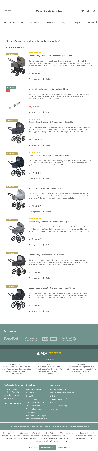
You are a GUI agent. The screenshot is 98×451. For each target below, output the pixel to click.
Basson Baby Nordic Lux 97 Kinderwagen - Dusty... (51, 56)
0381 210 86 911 (12, 403)
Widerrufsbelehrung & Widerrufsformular (35, 407)
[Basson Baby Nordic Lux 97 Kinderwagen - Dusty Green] (16, 66)
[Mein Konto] (88, 11)
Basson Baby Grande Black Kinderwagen (46, 255)
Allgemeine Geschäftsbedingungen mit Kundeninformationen (36, 415)
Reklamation (31, 392)
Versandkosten (44, 427)
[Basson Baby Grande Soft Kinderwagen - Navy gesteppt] (16, 165)
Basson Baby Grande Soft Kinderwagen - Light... (50, 221)
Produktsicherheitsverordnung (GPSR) (60, 394)
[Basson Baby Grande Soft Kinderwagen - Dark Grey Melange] (16, 298)
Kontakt (29, 396)
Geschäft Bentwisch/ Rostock (57, 401)
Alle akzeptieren (47, 447)
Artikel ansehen (16, 376)
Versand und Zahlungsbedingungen (35, 401)
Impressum (53, 409)
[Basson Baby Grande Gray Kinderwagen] (16, 198)
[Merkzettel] (82, 11)
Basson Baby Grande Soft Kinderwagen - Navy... (49, 155)
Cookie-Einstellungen (58, 389)
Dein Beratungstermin (35, 389)
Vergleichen (35, 79)
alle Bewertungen (49, 359)
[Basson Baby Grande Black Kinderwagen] (16, 265)
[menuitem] (13, 10)
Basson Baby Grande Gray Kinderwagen (46, 188)
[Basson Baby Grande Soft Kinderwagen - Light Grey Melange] (16, 231)
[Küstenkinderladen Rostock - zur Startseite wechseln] (49, 12)
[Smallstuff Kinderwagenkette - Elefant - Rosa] (16, 99)
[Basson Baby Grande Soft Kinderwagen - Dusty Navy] (16, 132)
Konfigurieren (64, 447)
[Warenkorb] (94, 11)
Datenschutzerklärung (58, 405)
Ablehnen (32, 447)
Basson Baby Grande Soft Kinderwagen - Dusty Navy (52, 122)
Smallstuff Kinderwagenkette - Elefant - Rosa (48, 89)
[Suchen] (23, 10)
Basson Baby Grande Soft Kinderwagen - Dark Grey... (52, 288)
